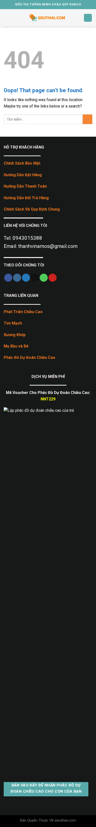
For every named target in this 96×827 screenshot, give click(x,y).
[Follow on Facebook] (8, 278)
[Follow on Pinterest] (52, 278)
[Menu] (7, 18)
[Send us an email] (35, 278)
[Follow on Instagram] (17, 278)
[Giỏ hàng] (88, 18)
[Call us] (44, 278)
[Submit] (87, 119)
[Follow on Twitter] (26, 278)
